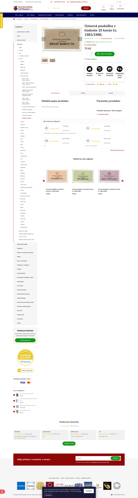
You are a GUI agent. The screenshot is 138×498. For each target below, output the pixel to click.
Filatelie (19, 269)
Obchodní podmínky (18, 2)
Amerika (21, 50)
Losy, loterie (20, 285)
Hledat (85, 8)
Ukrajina (22, 224)
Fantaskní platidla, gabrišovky (26, 234)
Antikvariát (20, 319)
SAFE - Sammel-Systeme (67, 478)
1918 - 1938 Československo (26, 79)
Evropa (20, 59)
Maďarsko (22, 167)
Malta (21, 170)
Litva (21, 159)
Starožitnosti (20, 281)
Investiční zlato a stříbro (23, 32)
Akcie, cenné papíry (22, 261)
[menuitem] (19, 15)
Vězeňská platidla (26, 118)
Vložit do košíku (106, 54)
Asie (20, 53)
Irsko (21, 139)
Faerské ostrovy (24, 127)
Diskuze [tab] (111, 93)
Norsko (22, 181)
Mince (18, 36)
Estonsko (22, 124)
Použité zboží (20, 315)
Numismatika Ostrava (54, 478)
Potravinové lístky (21, 290)
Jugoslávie (22, 150)
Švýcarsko (23, 219)
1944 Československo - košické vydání (28, 90)
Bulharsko (22, 70)
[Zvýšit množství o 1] (91, 53)
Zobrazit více (69, 443)
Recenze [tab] (83, 93)
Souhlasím (89, 491)
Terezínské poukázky (27, 109)
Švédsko (22, 216)
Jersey (21, 147)
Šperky (19, 256)
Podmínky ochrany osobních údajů (33, 2)
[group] (57, 181)
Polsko (22, 190)
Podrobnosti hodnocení (106, 38)
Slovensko (23, 210)
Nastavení (49, 495)
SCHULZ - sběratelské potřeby (83, 478)
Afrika (20, 47)
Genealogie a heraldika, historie (25, 277)
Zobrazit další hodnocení (117, 150)
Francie (22, 133)
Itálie (21, 144)
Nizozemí (22, 179)
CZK (120, 2)
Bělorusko (22, 67)
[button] (57, 194)
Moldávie (22, 173)
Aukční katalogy (21, 298)
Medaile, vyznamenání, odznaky (25, 252)
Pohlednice (20, 248)
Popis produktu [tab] (55, 93)
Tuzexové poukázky (27, 115)
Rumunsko (23, 201)
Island (21, 142)
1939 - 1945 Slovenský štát (29, 87)
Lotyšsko (22, 161)
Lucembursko (23, 164)
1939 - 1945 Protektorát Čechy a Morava (28, 83)
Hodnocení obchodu (69, 422)
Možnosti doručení (91, 45)
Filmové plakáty (21, 273)
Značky (19, 323)
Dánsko (22, 122)
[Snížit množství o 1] (91, 55)
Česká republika (24, 73)
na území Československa (28, 107)
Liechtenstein (23, 156)
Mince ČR (19, 310)
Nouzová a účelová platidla (28, 112)
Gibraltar (22, 136)
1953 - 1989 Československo (26, 103)
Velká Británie (23, 227)
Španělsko (23, 213)
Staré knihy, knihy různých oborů (25, 302)
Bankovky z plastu (23, 231)
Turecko (22, 221)
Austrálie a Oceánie (23, 56)
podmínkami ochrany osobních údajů (100, 462)
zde (80, 491)
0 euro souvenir (23, 236)
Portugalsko (23, 193)
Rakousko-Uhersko (25, 196)
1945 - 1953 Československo (26, 99)
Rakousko (22, 199)
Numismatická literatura (23, 294)
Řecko (22, 207)
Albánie (22, 61)
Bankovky (19, 44)
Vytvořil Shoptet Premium (119, 494)
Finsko (22, 130)
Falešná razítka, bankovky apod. (26, 239)
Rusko (22, 204)
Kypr (21, 153)
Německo (22, 176)
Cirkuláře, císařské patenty (24, 306)
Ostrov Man (23, 184)
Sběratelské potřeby (22, 244)
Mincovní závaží (21, 40)
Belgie (21, 64)
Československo (24, 76)
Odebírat (115, 458)
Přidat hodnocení (25, 340)
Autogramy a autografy (23, 265)
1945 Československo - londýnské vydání (28, 94)
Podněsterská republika (26, 187)
